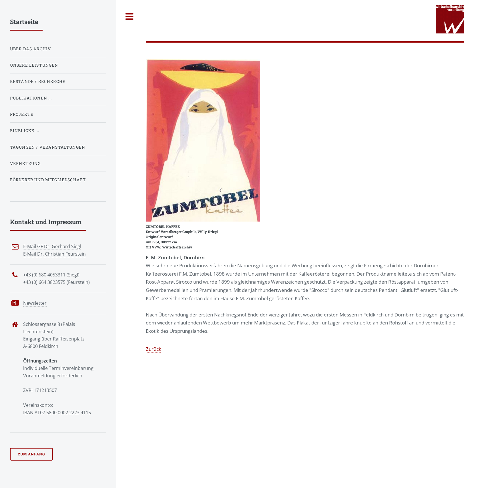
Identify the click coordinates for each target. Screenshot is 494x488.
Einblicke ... (24, 130)
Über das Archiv (30, 48)
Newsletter (35, 303)
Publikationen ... (31, 98)
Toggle (129, 16)
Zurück (153, 348)
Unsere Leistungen (34, 65)
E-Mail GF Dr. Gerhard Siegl (52, 246)
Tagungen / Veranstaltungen (47, 147)
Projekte (21, 114)
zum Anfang (31, 454)
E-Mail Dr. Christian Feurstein (54, 254)
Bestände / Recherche (37, 81)
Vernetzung (25, 163)
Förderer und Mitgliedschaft (48, 179)
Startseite (24, 21)
